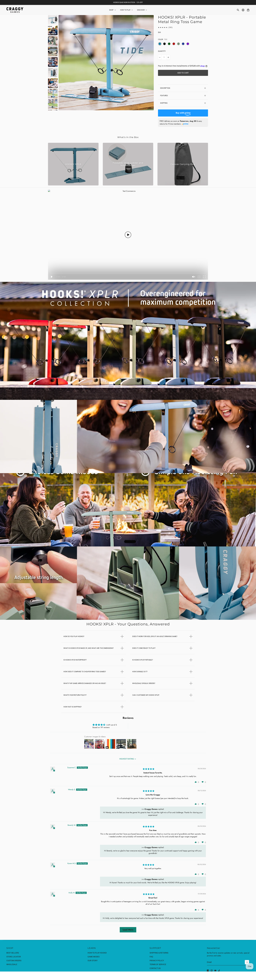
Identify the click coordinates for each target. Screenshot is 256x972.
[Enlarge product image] (106, 62)
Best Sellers (12, 953)
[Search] (238, 10)
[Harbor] (183, 44)
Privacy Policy (157, 960)
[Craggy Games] (14, 10)
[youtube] (215, 970)
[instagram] (211, 970)
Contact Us (155, 968)
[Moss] (178, 44)
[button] (196, 782)
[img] (148, 769)
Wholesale (11, 964)
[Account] (243, 10)
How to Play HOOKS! (97, 953)
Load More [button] (128, 929)
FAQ (151, 957)
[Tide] (160, 44)
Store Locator (13, 957)
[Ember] (174, 44)
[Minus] (159, 57)
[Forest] (169, 44)
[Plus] (168, 57)
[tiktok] (219, 970)
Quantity (162, 51)
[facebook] (207, 970)
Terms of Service (158, 964)
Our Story (92, 960)
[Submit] (247, 962)
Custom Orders (13, 960)
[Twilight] (188, 44)
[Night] (164, 44)
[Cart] (248, 10)
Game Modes (93, 957)
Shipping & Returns (159, 953)
